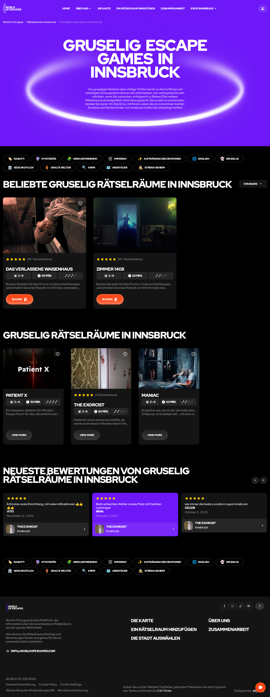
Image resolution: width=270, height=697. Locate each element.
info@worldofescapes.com (33, 651)
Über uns (82, 8)
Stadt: (202, 8)
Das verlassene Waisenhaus (39, 269)
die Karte (104, 8)
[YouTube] (248, 606)
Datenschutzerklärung (21, 684)
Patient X (16, 395)
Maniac (150, 395)
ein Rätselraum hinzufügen (135, 8)
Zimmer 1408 (110, 269)
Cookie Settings (71, 684)
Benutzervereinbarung (73, 690)
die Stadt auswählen (155, 638)
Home (66, 8)
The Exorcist (89, 405)
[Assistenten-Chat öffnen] (260, 687)
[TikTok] (240, 606)
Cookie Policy (48, 684)
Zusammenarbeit (173, 8)
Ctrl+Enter (164, 691)
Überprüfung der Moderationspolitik (30, 690)
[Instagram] (232, 606)
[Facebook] (224, 606)
